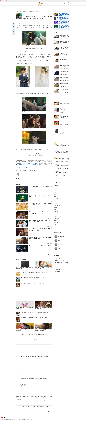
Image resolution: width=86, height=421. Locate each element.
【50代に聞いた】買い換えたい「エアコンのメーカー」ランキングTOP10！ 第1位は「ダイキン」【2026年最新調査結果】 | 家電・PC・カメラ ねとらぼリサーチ (62, 161)
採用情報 (28, 419)
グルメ (56, 194)
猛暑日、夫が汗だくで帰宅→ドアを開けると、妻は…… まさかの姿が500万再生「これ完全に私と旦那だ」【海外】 (64, 74)
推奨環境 (31, 419)
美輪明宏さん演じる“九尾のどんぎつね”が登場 (27, 164)
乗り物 (56, 207)
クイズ (56, 192)
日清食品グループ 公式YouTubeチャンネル (23, 167)
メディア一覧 (3, 419)
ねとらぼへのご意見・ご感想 (59, 260)
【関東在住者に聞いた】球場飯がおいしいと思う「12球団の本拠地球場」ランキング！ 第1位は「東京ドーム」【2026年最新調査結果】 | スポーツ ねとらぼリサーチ (62, 147)
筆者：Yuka (22, 174)
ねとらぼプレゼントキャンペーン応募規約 (61, 262)
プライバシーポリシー (18, 419)
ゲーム (56, 196)
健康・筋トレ (57, 211)
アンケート (56, 99)
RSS (22, 419)
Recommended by (46, 411)
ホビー (56, 203)
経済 (55, 224)
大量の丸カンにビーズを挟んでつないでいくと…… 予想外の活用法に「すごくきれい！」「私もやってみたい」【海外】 (64, 80)
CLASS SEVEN (60, 244)
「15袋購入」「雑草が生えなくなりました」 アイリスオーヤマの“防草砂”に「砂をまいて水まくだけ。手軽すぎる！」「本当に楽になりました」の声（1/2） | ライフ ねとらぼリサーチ (62, 168)
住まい (56, 209)
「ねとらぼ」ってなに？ (58, 258)
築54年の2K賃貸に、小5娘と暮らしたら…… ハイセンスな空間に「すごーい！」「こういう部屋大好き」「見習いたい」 (64, 86)
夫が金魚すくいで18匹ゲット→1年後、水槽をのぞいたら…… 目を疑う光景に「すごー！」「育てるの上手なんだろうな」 (64, 44)
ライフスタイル (57, 205)
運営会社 (25, 419)
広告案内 (9, 419)
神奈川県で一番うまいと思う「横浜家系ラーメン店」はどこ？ (64, 124)
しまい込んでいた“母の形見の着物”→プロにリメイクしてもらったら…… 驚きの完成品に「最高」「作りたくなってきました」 (64, 92)
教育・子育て (57, 222)
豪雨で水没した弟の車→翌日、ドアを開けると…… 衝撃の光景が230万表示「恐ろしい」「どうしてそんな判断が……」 (64, 38)
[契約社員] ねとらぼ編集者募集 (59, 264)
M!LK (59, 240)
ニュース (56, 200)
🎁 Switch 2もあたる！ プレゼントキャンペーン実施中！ (7, 0)
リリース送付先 (57, 267)
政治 (55, 220)
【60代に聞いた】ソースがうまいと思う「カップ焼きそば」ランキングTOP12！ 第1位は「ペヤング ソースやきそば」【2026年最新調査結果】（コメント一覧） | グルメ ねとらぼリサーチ (62, 175)
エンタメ (56, 187)
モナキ (59, 248)
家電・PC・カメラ (58, 216)
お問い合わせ (13, 419)
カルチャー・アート (58, 190)
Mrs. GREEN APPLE (61, 236)
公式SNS (6, 419)
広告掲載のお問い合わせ (58, 269)
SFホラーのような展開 (26, 163)
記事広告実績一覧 (57, 271)
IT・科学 (56, 185)
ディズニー (57, 198)
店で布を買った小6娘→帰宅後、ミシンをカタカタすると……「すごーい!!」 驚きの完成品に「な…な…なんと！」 (64, 50)
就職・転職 (57, 218)
